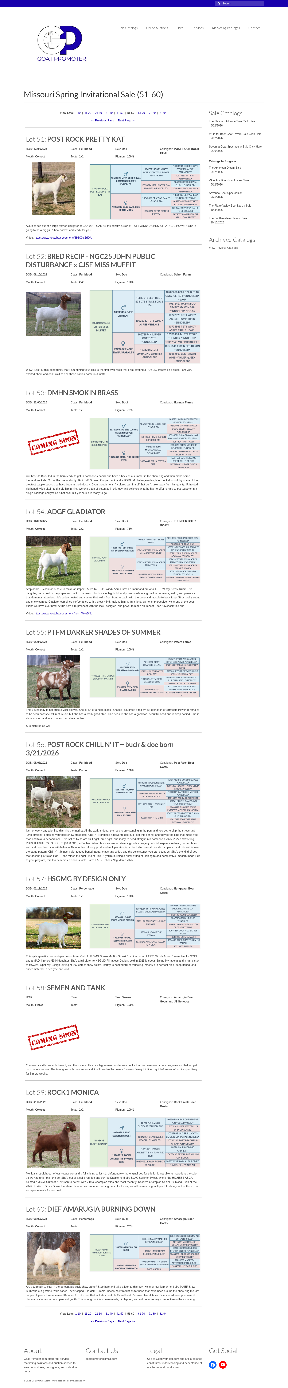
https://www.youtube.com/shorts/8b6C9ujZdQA (63, 237)
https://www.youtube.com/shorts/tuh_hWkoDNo (63, 613)
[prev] (36, 448)
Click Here (249, 121)
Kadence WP (79, 1381)
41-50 (120, 112)
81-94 (163, 112)
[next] (70, 448)
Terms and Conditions (165, 1367)
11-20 (88, 112)
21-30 (98, 112)
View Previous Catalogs (223, 247)
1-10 (78, 112)
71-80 (152, 112)
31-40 (109, 112)
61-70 (141, 112)
